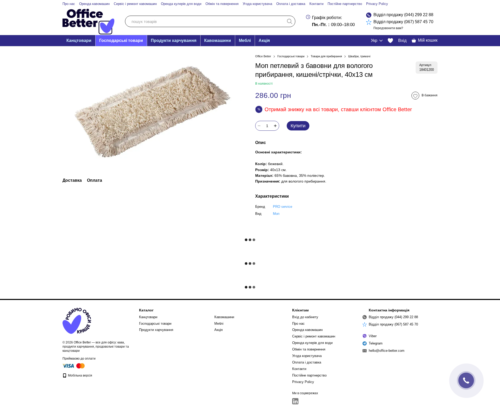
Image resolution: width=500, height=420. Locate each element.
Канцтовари (78, 40)
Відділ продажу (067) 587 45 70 (403, 22)
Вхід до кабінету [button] (305, 317)
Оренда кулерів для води (181, 4)
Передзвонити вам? (388, 28)
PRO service (282, 207)
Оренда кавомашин (94, 4)
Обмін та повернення (222, 4)
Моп (276, 214)
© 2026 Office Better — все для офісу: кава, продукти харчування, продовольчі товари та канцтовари (96, 347)
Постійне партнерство (345, 4)
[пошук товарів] (289, 21)
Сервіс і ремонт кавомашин (135, 4)
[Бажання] (390, 40)
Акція (264, 40)
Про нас (69, 4)
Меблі (245, 40)
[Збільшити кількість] (275, 125)
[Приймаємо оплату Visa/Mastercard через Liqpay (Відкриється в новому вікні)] (74, 365)
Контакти (316, 4)
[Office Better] (77, 320)
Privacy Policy (377, 4)
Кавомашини (217, 40)
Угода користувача (257, 4)
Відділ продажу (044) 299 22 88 (403, 14)
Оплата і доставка (290, 4)
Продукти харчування (173, 40)
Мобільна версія (79, 375)
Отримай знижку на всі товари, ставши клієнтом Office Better (338, 109)
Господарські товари (121, 40)
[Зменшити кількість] (259, 125)
